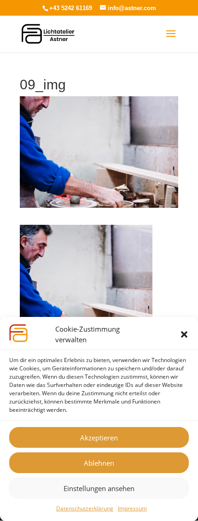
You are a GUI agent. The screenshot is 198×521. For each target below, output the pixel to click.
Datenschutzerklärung (84, 508)
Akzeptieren (99, 437)
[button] (184, 334)
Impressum (132, 508)
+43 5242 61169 (70, 8)
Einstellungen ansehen (99, 488)
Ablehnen (99, 463)
